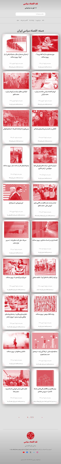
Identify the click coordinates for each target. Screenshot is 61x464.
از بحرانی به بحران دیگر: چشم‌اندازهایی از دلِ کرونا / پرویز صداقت (16, 55)
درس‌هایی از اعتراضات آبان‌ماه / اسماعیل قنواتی (16, 129)
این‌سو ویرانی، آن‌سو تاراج (16, 203)
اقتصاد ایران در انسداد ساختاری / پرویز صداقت (45, 240)
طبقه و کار (10, 327)
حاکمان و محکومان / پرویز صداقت (16, 351)
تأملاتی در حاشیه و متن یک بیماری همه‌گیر (45, 129)
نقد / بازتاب (39, 290)
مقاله (10, 67)
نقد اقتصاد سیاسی (30, 4)
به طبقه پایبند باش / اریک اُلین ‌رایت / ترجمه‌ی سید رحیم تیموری (45, 353)
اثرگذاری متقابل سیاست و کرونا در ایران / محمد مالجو (16, 93)
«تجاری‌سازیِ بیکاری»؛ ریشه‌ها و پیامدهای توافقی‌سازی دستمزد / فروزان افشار (16, 315)
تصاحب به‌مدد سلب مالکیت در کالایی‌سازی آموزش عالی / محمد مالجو (45, 204)
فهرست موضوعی (30, 8)
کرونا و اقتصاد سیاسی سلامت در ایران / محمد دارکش (45, 93)
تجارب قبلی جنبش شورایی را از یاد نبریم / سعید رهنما (16, 390)
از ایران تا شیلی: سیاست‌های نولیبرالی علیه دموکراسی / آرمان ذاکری (45, 167)
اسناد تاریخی (49, 401)
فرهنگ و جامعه (40, 216)
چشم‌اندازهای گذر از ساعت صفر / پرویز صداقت (16, 165)
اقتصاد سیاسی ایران (43, 67)
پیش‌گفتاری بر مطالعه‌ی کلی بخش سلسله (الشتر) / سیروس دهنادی (45, 390)
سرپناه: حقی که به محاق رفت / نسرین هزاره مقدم (16, 241)
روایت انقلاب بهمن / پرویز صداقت (45, 314)
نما (38, 67)
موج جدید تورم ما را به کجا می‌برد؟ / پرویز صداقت (45, 55)
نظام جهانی (10, 215)
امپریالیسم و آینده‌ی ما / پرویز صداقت (16, 277)
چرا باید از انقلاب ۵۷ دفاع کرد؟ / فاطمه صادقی (45, 277)
